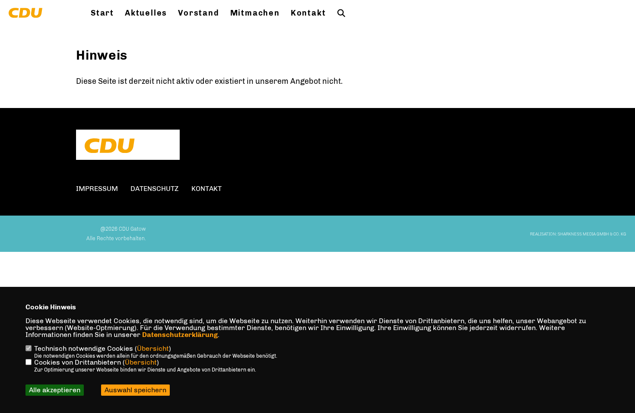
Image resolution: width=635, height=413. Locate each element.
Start (102, 13)
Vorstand (198, 13)
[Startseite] (128, 145)
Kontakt (308, 13)
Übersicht (153, 348)
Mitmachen (255, 13)
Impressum (97, 188)
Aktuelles (146, 13)
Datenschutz (154, 188)
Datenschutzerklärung (180, 334)
